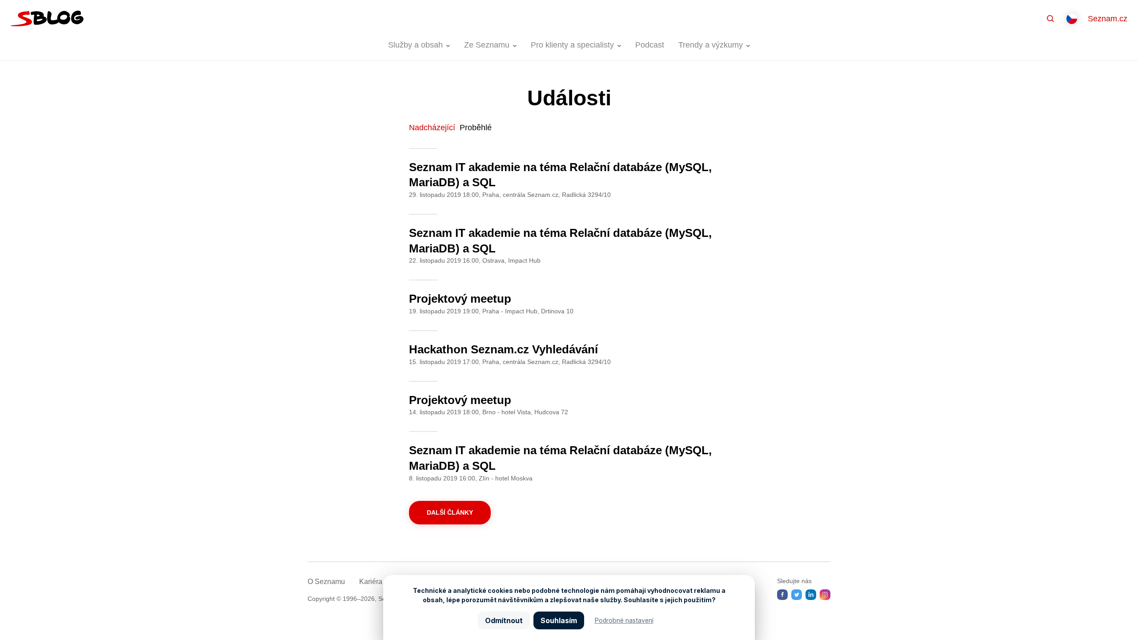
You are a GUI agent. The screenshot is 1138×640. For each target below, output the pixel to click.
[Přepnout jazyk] (1071, 18)
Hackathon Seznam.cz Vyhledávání (503, 349)
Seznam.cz (1107, 18)
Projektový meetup (460, 298)
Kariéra (370, 581)
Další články (450, 512)
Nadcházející (432, 127)
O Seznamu (326, 581)
